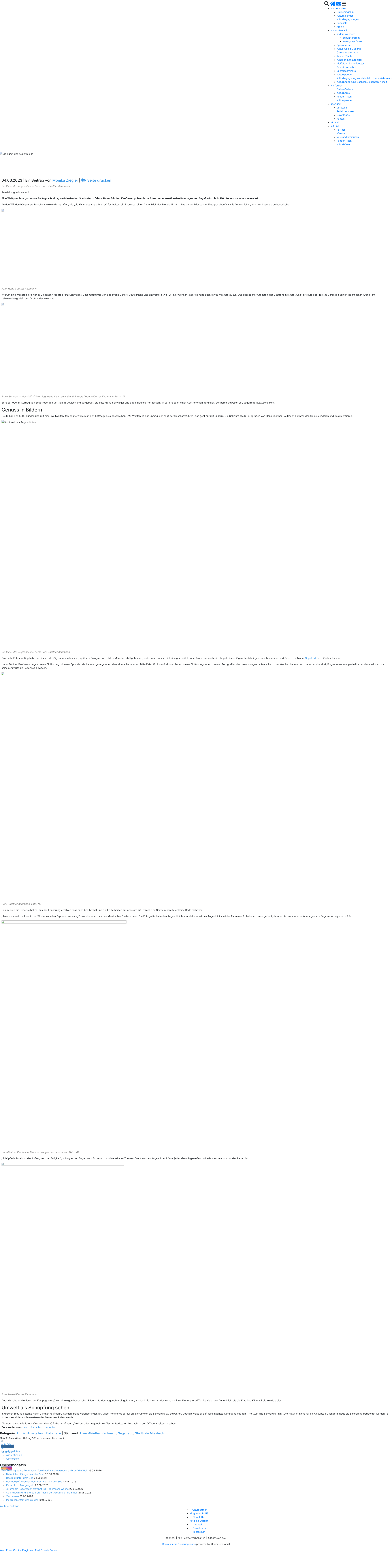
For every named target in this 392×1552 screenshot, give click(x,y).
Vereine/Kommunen (348, 137)
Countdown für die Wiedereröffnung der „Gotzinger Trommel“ (42, 1492)
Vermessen (12, 1496)
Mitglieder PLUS (199, 1513)
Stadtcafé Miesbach (149, 1433)
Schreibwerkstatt (346, 67)
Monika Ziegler (65, 180)
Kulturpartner (199, 1509)
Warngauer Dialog (353, 41)
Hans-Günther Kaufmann (98, 1433)
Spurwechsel (344, 45)
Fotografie (53, 1433)
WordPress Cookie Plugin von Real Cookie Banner (29, 1550)
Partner (341, 129)
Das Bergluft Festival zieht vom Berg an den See (34, 1481)
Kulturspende (344, 74)
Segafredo (311, 658)
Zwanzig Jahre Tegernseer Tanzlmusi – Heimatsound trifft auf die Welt (47, 1470)
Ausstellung (36, 1433)
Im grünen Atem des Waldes (22, 1499)
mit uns (334, 126)
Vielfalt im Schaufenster (350, 63)
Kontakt (341, 118)
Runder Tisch (344, 56)
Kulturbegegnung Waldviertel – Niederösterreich (364, 78)
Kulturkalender (345, 15)
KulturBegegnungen (348, 19)
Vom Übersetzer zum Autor (40, 1427)
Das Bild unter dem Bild (19, 1477)
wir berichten (338, 8)
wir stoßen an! (338, 30)
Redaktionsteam (346, 111)
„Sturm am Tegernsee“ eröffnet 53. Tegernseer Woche (37, 1488)
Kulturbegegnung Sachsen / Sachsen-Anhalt (362, 81)
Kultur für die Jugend (349, 48)
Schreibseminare (346, 70)
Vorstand (342, 107)
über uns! (335, 103)
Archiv (340, 26)
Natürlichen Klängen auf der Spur (25, 1474)
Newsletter (199, 1517)
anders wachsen (346, 34)
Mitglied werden (199, 1520)
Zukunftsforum (351, 37)
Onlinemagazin (345, 11)
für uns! (334, 122)
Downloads (343, 114)
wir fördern (336, 85)
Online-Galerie (345, 89)
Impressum (199, 1531)
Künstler (341, 133)
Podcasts (342, 23)
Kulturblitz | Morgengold (20, 1485)
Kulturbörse (343, 92)
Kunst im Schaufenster (349, 59)
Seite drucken (96, 180)
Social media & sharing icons (179, 1544)
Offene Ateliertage (347, 52)
